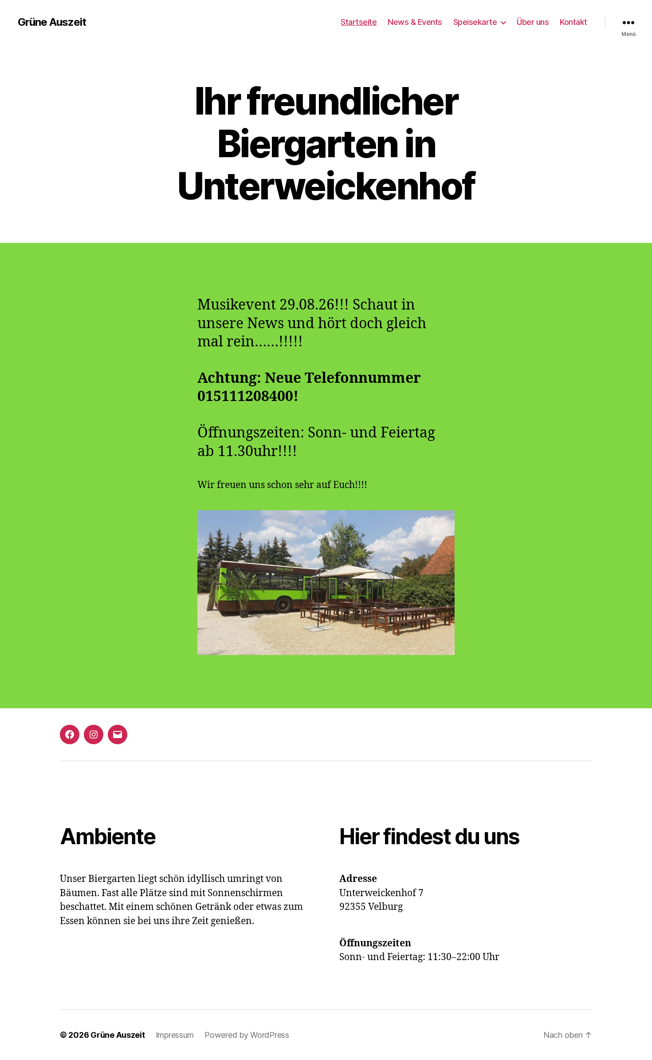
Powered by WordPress (246, 1035)
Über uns (533, 22)
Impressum (175, 1035)
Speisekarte (475, 22)
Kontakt (573, 22)
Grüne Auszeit (52, 22)
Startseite (359, 22)
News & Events (415, 22)
